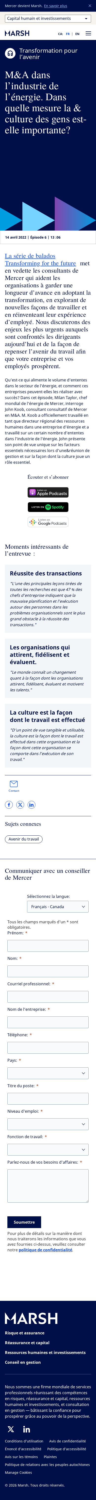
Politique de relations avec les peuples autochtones (47, 1464)
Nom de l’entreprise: (26, 1009)
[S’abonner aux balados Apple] (48, 492)
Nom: (12, 958)
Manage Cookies (18, 1472)
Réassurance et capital (27, 1342)
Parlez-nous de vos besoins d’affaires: (42, 1162)
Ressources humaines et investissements (45, 1352)
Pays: (12, 1060)
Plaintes (50, 1457)
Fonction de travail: (25, 1137)
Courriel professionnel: (28, 984)
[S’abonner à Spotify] (48, 507)
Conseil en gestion (23, 1362)
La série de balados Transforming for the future (40, 259)
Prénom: (15, 933)
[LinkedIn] (27, 1429)
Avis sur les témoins (21, 1457)
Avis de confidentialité (67, 1441)
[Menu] (88, 33)
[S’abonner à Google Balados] (48, 522)
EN (77, 34)
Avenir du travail (24, 839)
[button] (90, 6)
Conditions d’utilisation (24, 1441)
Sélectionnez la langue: (48, 896)
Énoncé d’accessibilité (23, 1449)
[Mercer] (22, 33)
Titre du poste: (21, 1086)
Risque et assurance (24, 1333)
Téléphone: (17, 1035)
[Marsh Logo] (31, 1319)
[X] (11, 1429)
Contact (14, 790)
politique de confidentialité (45, 1250)
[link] (9, 804)
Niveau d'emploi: (23, 1111)
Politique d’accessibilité (66, 1449)
